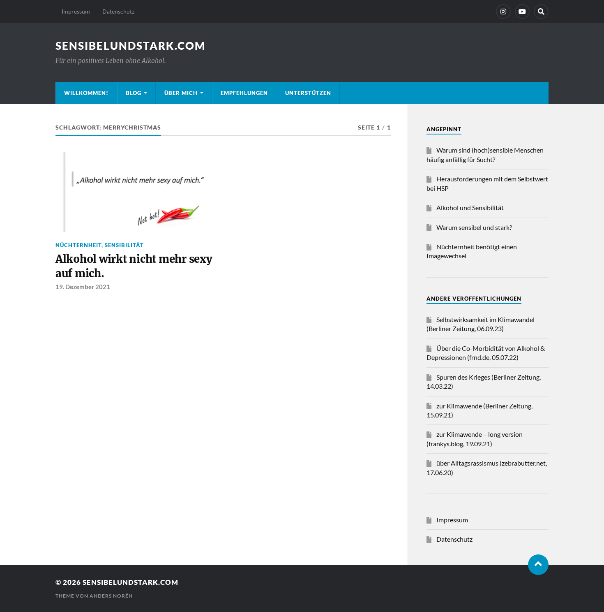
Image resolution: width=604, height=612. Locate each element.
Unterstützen (308, 93)
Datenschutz (118, 11)
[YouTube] (522, 11)
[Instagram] (503, 11)
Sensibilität (124, 245)
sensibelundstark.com (130, 45)
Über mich (181, 93)
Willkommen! (86, 93)
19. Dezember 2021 (82, 286)
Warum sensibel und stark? (474, 227)
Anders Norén (111, 596)
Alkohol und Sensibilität (470, 207)
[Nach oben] (538, 564)
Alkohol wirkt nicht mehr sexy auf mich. (133, 266)
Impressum (76, 11)
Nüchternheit (78, 245)
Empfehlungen (244, 93)
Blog (133, 93)
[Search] (541, 11)
